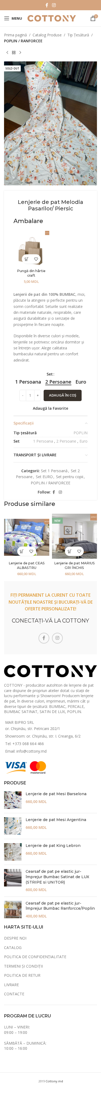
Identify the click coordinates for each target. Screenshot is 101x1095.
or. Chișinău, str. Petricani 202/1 (32, 728)
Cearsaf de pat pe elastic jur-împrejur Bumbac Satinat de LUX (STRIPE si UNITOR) (57, 876)
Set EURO (44, 476)
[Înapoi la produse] (14, 53)
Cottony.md (54, 1081)
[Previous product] (7, 53)
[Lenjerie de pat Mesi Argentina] (13, 826)
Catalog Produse (47, 34)
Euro (83, 441)
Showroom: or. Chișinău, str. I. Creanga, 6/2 (43, 736)
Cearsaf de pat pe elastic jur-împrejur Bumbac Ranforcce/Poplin (60, 906)
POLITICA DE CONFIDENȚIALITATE (35, 956)
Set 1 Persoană (54, 470)
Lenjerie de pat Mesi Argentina (56, 819)
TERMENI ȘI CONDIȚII (23, 966)
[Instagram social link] (53, 5)
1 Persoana (43, 441)
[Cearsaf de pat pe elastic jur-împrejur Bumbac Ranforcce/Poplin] (13, 910)
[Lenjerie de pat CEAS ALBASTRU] (26, 536)
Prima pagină (15, 34)
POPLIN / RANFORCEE (23, 40)
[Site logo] (51, 17)
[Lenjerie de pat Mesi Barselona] (13, 800)
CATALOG (13, 947)
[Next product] (20, 53)
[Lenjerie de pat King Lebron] (13, 852)
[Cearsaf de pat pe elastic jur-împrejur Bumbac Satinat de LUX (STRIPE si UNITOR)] (13, 880)
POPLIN (81, 432)
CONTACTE (14, 993)
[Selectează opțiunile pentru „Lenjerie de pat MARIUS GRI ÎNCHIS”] (69, 551)
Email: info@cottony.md (26, 751)
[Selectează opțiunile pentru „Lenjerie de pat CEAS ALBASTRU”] (22, 551)
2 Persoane (66, 441)
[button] (26, 259)
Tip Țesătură (78, 34)
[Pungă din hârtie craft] (31, 249)
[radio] (28, 381)
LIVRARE (11, 984)
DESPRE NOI (15, 938)
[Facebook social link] (47, 5)
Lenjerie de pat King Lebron (53, 845)
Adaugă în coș (62, 395)
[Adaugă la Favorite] (36, 259)
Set (50, 374)
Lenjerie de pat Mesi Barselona (56, 793)
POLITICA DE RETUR (22, 975)
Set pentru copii (69, 476)
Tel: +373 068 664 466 (24, 743)
